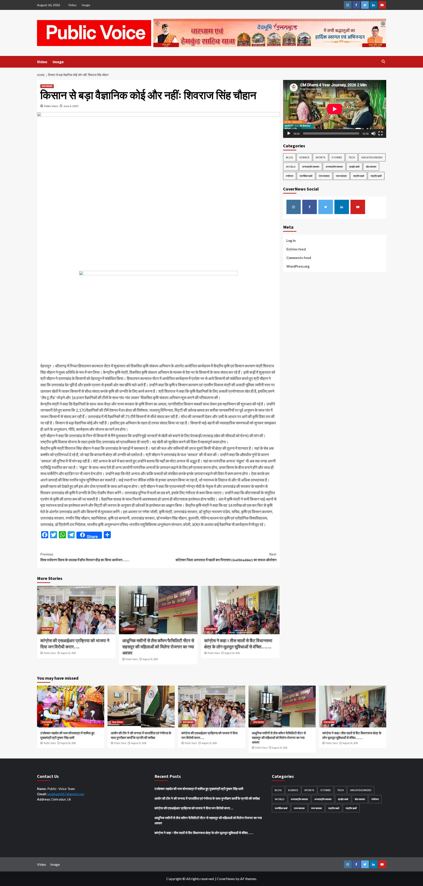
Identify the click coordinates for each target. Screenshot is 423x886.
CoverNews (226, 879)
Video (72, 5)
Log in (291, 240)
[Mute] (373, 133)
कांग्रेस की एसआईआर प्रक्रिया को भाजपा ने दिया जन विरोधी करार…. (193, 808)
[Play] (289, 133)
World (291, 166)
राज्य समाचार (47, 86)
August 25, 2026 (68, 653)
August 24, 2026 (232, 653)
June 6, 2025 (70, 106)
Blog (289, 157)
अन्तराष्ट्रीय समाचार (310, 166)
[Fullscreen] (380, 133)
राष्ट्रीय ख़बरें (376, 175)
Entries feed (296, 249)
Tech (351, 157)
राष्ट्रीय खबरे (358, 175)
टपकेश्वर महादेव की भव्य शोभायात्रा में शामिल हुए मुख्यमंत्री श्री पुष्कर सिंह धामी (198, 789)
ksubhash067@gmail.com (65, 794)
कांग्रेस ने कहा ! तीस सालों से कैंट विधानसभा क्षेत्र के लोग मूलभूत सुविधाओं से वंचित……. (203, 833)
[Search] (383, 61)
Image (86, 5)
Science (304, 157)
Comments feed (298, 258)
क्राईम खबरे (354, 166)
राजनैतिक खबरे (306, 175)
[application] (334, 109)
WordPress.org (298, 266)
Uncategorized (372, 157)
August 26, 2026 (68, 743)
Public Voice (51, 106)
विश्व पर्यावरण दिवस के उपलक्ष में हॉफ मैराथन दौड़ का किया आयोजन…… (84, 557)
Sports (320, 157)
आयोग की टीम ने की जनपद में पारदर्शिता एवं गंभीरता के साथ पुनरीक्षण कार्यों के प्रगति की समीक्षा (207, 798)
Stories (337, 157)
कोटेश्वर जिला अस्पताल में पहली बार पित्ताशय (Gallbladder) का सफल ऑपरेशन (226, 557)
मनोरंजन (289, 175)
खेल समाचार (371, 166)
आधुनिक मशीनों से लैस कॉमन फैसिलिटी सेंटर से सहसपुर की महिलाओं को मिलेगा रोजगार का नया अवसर (158, 647)
